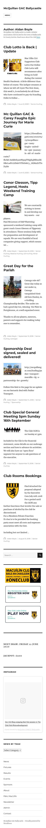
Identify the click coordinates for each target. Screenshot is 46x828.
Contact (7, 813)
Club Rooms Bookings (22, 476)
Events (7, 779)
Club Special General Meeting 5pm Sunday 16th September (22, 416)
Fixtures (7, 767)
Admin (7, 808)
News (6, 761)
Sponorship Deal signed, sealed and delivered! (20, 353)
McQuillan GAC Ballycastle (22, 8)
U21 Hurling (27, 253)
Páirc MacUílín (10, 796)
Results (7, 773)
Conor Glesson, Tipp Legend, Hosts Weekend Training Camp (21, 189)
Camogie (13, 339)
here (38, 37)
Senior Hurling (36, 104)
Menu (7, 15)
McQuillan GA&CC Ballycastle (29, 729)
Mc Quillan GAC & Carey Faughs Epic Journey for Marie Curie (20, 120)
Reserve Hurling (16, 253)
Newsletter (9, 802)
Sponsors (8, 785)
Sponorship (16, 402)
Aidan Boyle (12, 104)
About (6, 790)
